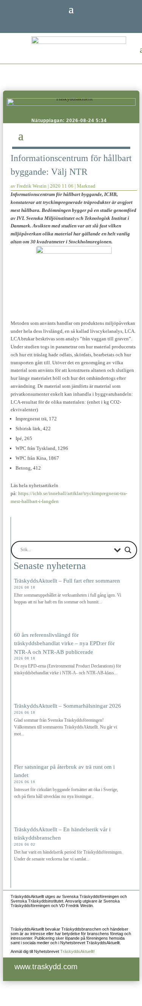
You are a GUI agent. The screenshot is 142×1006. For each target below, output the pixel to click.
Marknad (86, 186)
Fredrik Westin (32, 186)
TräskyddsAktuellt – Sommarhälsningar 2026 (67, 706)
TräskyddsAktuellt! (77, 951)
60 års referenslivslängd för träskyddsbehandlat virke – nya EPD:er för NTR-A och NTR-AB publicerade (64, 643)
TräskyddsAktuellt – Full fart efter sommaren (67, 581)
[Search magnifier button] (128, 550)
